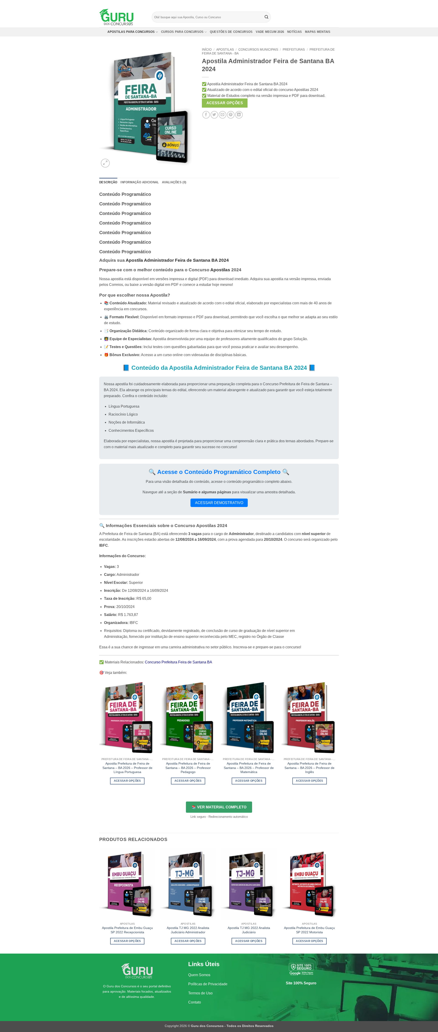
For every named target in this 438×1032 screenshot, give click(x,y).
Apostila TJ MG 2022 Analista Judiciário (249, 930)
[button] (105, 163)
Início (207, 49)
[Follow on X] (332, 3)
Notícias (294, 32)
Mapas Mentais (317, 32)
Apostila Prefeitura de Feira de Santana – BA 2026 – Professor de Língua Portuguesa (127, 768)
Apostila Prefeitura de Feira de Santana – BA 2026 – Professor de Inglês (309, 768)
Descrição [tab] (108, 182)
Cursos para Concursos (182, 32)
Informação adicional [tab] (139, 182)
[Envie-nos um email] (336, 3)
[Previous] (99, 737)
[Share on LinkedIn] (239, 115)
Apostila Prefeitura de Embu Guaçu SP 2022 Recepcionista (127, 930)
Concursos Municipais (258, 49)
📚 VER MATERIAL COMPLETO (219, 807)
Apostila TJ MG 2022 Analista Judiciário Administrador (188, 930)
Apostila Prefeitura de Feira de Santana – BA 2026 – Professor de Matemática (249, 768)
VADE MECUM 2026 (270, 32)
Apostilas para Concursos (131, 32)
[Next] (337, 737)
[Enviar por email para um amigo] (222, 115)
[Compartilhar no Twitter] (214, 115)
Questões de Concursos (231, 32)
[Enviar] (267, 17)
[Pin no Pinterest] (231, 115)
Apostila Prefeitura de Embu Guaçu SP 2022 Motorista (309, 930)
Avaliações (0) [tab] (174, 182)
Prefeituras (294, 49)
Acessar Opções (224, 103)
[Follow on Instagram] (327, 3)
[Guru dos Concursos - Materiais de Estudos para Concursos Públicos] (122, 17)
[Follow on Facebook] (323, 3)
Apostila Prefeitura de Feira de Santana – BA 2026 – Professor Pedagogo (188, 768)
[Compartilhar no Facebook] (206, 115)
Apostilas (225, 49)
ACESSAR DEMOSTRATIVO (219, 503)
